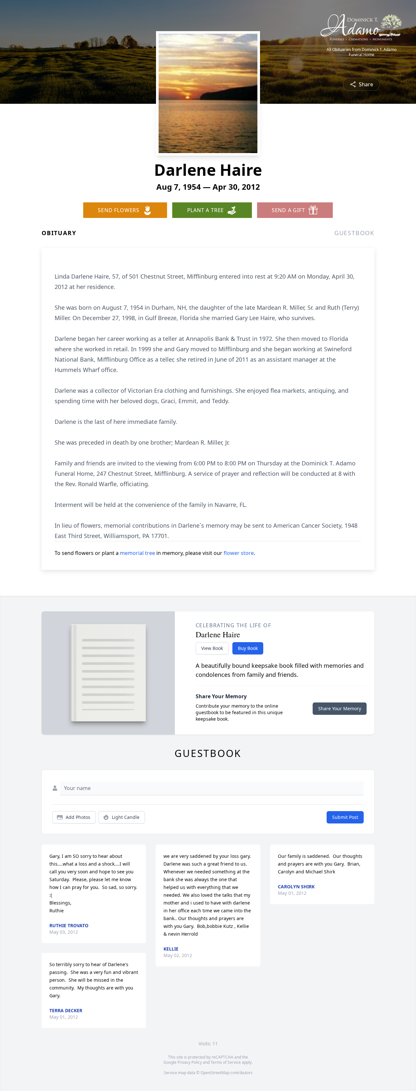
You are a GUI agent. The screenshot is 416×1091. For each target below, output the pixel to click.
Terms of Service (226, 1062)
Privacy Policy (189, 1062)
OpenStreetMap (215, 1072)
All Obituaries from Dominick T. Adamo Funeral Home (361, 52)
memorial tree (137, 553)
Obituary (59, 233)
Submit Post (345, 817)
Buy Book (248, 648)
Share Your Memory (339, 708)
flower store (239, 553)
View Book (212, 648)
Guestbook (354, 233)
